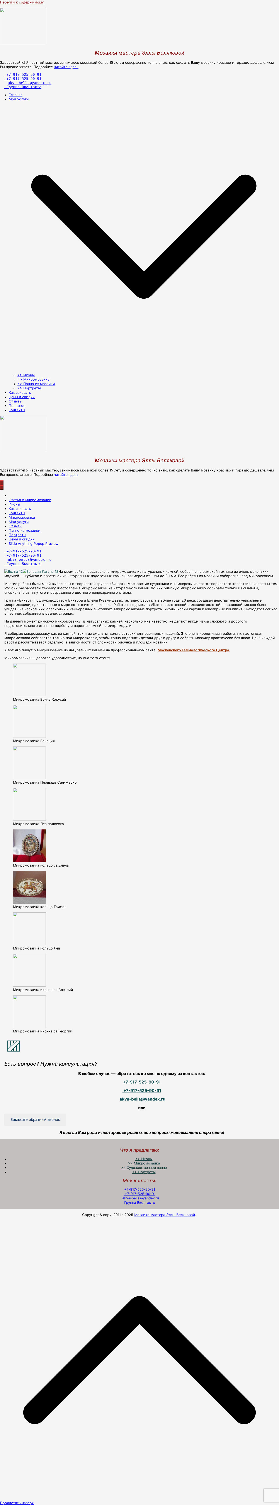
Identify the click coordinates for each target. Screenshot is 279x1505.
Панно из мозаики (24, 530)
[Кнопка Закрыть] (1, 487)
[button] (144, 370)
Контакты (17, 410)
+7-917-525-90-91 (22, 74)
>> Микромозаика (33, 379)
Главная (15, 95)
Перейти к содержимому (22, 2)
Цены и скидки (22, 397)
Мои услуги (19, 521)
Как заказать (20, 392)
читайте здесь (66, 67)
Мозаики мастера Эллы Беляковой (164, 1215)
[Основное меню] (1, 482)
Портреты (17, 535)
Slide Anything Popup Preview (33, 543)
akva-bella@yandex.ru (29, 83)
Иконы (14, 504)
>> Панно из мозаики (36, 384)
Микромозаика (22, 517)
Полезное (17, 405)
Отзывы (15, 401)
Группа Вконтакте (22, 87)
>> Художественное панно (144, 1167)
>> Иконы (26, 375)
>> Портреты (29, 388)
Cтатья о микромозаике (30, 500)
